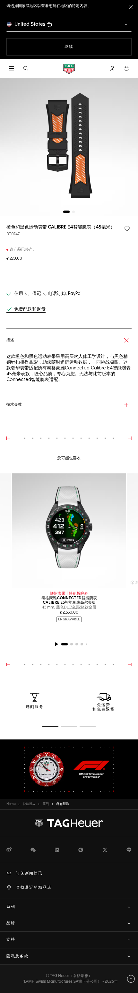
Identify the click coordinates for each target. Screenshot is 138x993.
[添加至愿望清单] (127, 229)
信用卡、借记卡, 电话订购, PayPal (48, 293)
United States (30, 24)
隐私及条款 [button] (17, 956)
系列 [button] (10, 907)
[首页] (69, 68)
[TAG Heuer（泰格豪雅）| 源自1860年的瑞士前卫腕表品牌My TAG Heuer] (69, 823)
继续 (82, 47)
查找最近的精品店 (33, 888)
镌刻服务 (35, 707)
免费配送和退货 (30, 309)
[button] (112, 68)
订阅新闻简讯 (29, 874)
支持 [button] (10, 940)
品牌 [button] (10, 923)
